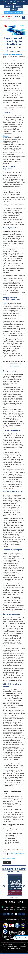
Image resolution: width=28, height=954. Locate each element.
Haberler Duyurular (15, 51)
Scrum (5, 303)
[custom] (10, 3)
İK (3, 648)
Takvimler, (6, 136)
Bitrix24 (5, 770)
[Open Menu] (23, 17)
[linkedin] (8, 3)
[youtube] (15, 3)
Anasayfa (6, 54)
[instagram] (13, 3)
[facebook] (19, 914)
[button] (3, 886)
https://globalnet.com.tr (17, 853)
